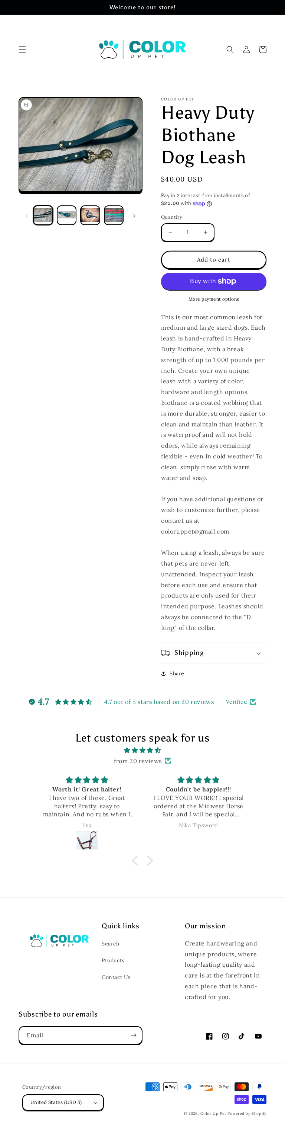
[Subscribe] (133, 1035)
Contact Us (116, 977)
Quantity (171, 217)
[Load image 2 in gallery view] (67, 215)
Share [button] (177, 673)
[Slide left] (27, 215)
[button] (22, 49)
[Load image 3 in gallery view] (90, 215)
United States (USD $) (56, 1102)
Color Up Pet (213, 1113)
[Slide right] (134, 215)
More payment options (214, 299)
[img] (142, 750)
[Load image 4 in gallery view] (114, 215)
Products (113, 960)
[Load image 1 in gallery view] (43, 215)
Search (110, 943)
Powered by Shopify (246, 1113)
